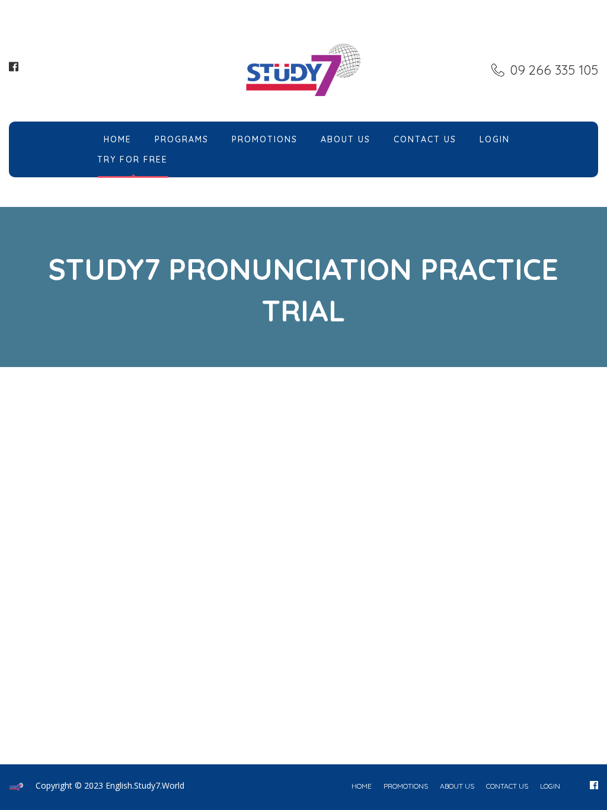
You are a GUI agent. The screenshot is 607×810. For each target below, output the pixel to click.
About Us (345, 139)
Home (118, 139)
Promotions (265, 139)
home (362, 786)
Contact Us (425, 139)
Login (495, 139)
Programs (182, 139)
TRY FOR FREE (132, 159)
